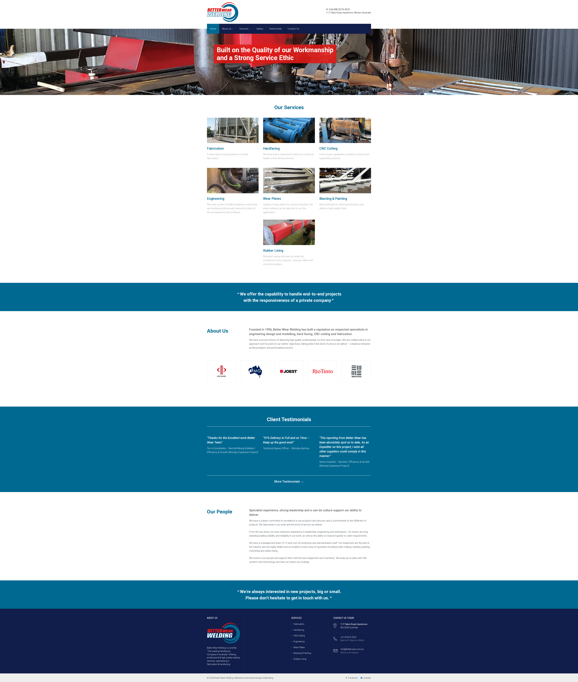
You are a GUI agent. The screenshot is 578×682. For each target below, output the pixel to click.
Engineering (299, 641)
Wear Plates (299, 647)
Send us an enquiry (349, 652)
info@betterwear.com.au (352, 649)
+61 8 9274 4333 (348, 637)
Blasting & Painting (302, 653)
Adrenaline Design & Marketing (259, 678)
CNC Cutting (299, 635)
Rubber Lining (300, 659)
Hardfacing (299, 630)
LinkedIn (367, 678)
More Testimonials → (289, 481)
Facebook (353, 678)
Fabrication (299, 624)
